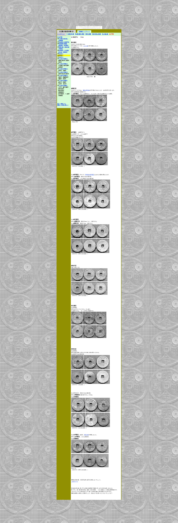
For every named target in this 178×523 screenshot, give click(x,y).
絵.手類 (59, 37)
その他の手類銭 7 (63, 85)
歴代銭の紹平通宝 (89, 174)
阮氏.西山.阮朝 (96, 34)
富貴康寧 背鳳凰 (63, 43)
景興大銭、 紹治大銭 (64, 47)
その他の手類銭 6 (63, 80)
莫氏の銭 (86, 434)
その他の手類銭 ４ (63, 72)
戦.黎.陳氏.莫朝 (79, 34)
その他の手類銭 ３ (63, 68)
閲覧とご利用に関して (62, 105)
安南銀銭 (60, 40)
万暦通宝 (60, 48)
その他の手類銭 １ (63, 58)
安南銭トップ (84, 31)
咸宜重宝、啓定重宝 (63, 45)
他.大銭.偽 (105, 34)
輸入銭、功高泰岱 (62, 52)
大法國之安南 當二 (63, 38)
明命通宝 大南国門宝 (64, 42)
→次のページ (74, 481)
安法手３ (61, 57)
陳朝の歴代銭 (86, 90)
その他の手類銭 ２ (63, 63)
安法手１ (61, 53)
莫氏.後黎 (88, 34)
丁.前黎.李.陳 (70, 34)
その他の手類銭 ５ (63, 75)
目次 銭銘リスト (61, 103)
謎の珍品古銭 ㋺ (66, 31)
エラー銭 (85, 46)
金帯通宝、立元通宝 (64, 50)
